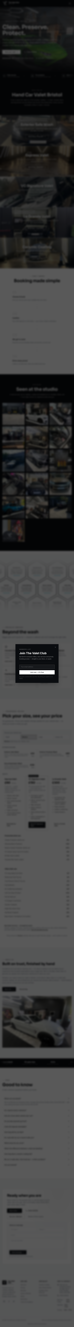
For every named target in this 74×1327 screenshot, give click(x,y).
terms (21, 678)
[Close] (55, 647)
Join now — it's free (37, 672)
